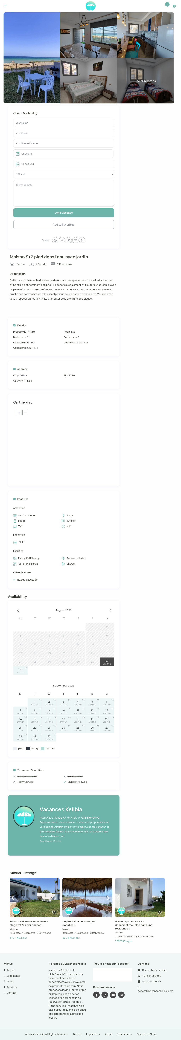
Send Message (63, 213)
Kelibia (23, 375)
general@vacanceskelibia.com (155, 991)
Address (22, 369)
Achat (10, 981)
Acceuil (77, 1034)
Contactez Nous (146, 1034)
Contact (11, 992)
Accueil (11, 970)
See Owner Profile (50, 841)
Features (22, 499)
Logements (13, 975)
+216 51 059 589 (151, 975)
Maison (20, 264)
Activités (12, 987)
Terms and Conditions (31, 770)
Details (21, 325)
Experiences (124, 1034)
